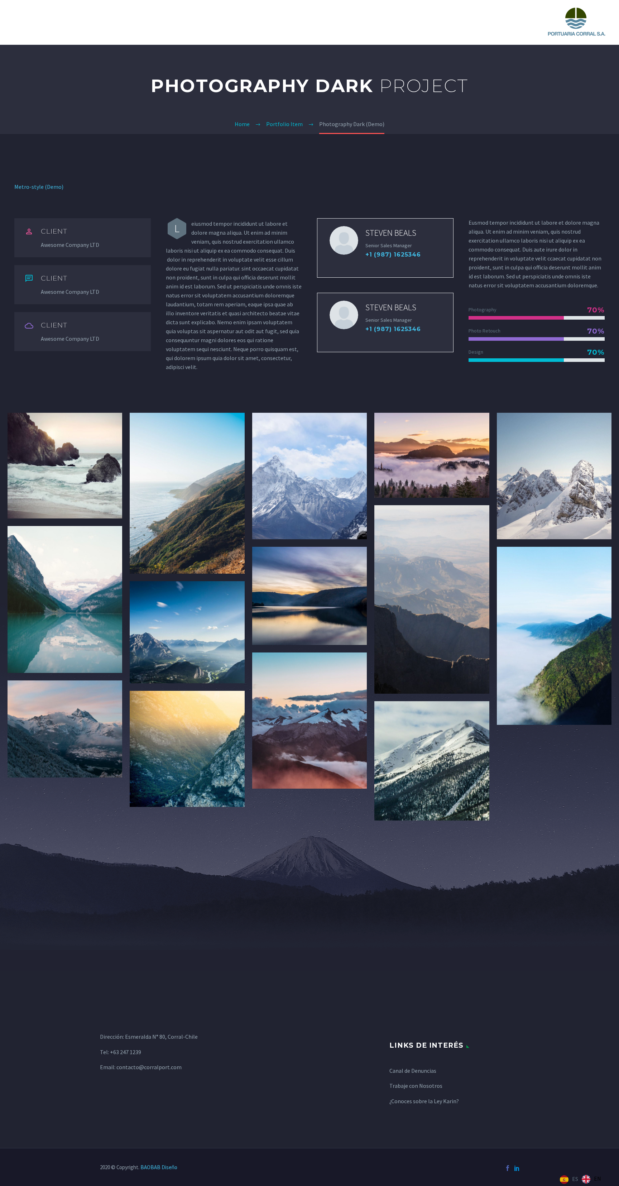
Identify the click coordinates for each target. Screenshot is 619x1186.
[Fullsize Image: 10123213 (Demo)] (554, 636)
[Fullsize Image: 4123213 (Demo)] (431, 455)
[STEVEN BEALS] (385, 248)
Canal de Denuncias (412, 1070)
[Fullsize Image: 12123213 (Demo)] (187, 749)
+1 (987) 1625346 (393, 254)
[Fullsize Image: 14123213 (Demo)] (431, 761)
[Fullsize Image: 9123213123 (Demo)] (431, 599)
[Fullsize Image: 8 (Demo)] (309, 596)
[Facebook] (507, 1168)
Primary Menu (19, 22)
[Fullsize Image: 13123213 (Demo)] (309, 720)
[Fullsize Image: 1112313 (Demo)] (65, 729)
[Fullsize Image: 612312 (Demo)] (65, 599)
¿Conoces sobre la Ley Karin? (424, 1101)
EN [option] (597, 1178)
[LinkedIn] (517, 1168)
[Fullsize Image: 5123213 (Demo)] (554, 476)
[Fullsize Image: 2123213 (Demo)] (187, 493)
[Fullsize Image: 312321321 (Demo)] (309, 476)
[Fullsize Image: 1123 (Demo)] (65, 465)
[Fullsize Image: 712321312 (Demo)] (187, 632)
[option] (591, 1179)
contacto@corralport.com (149, 1067)
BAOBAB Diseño (158, 1167)
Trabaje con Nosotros (415, 1085)
